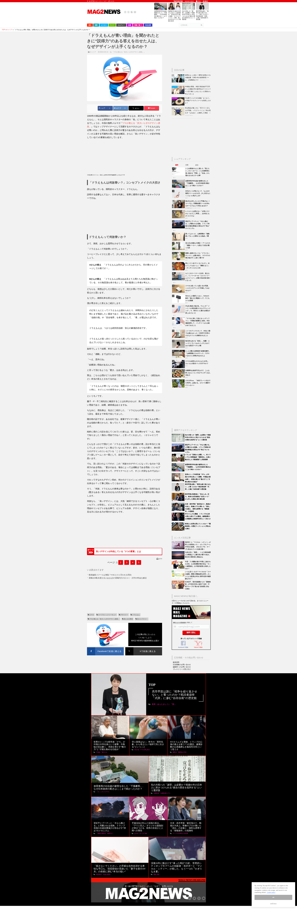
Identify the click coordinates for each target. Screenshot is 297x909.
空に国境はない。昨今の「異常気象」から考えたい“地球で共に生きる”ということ (148, 744)
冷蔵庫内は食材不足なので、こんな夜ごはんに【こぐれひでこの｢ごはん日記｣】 (197, 373)
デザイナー (124, 615)
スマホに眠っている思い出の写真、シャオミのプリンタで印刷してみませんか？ (197, 288)
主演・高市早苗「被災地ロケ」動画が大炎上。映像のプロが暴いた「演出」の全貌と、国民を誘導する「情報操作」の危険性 (185, 827)
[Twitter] (128, 12)
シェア (102, 108)
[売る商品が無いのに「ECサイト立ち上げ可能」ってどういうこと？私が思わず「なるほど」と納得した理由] (178, 115)
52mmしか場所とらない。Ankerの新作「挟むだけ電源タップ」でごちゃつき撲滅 (197, 298)
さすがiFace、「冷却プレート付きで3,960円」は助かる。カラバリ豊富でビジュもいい (197, 383)
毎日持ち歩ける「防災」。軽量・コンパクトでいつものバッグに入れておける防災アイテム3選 (197, 343)
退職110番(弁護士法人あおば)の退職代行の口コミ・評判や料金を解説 (118, 578)
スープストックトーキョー (107, 615)
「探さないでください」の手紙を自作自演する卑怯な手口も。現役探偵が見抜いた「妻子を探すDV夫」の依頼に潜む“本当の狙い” (120, 869)
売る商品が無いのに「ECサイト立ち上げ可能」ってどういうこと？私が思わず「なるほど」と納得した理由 (198, 110)
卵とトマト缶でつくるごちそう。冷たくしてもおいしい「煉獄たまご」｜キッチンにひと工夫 (197, 265)
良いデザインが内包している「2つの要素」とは (118, 551)
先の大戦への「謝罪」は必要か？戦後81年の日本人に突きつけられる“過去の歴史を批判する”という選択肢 (188, 15)
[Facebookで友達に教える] (105, 648)
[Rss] (131, 12)
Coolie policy (271, 892)
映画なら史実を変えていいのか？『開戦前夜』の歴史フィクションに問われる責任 (198, 526)
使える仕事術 (128, 619)
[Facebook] (125, 12)
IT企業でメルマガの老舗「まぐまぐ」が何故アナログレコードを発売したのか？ (198, 100)
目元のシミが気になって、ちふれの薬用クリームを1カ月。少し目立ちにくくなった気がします (197, 193)
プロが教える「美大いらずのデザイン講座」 (104, 619)
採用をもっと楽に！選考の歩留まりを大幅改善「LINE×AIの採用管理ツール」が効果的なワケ (198, 77)
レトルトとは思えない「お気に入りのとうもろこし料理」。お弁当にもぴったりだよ (197, 213)
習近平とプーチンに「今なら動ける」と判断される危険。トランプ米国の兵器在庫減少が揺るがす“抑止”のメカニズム (110, 827)
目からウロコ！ (142, 619)
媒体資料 (176, 662)
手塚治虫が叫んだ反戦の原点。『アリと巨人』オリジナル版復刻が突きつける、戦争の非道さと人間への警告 (147, 827)
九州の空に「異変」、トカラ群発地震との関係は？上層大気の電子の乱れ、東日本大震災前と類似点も (198, 554)
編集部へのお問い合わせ (182, 667)
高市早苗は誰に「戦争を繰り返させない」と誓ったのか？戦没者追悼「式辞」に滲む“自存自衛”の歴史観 (202, 15)
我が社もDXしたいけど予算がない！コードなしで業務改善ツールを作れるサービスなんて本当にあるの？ (197, 203)
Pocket (152, 108)
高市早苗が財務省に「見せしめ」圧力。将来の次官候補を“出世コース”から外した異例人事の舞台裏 (197, 496)
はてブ (118, 108)
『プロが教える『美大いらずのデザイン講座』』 (128, 52)
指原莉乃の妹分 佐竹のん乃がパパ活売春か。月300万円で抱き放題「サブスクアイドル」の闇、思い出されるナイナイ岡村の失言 (174, 16)
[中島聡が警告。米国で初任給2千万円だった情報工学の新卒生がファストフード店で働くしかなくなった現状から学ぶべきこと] (178, 93)
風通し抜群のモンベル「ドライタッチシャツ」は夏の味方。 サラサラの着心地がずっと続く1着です (197, 255)
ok (273, 897)
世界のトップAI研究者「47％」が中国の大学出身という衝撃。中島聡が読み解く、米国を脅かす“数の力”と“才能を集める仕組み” (110, 746)
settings (273, 903)
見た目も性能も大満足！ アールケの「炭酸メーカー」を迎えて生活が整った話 (197, 245)
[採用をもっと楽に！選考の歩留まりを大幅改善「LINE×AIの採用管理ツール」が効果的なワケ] (178, 82)
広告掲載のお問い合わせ (182, 664)
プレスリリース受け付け (182, 669)
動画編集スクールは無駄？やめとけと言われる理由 (110, 575)
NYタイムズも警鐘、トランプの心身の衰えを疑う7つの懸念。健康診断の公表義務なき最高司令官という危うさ (198, 516)
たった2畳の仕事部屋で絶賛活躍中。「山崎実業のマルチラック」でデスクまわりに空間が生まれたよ (197, 353)
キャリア (93, 52)
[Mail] (135, 12)
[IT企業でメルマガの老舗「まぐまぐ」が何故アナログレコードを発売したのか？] (178, 105)
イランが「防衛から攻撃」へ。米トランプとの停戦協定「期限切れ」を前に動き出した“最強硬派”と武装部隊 (198, 457)
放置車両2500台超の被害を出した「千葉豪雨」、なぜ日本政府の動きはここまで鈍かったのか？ (160, 14)
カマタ (91, 615)
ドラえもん (136, 615)
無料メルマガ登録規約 (179, 622)
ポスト (137, 108)
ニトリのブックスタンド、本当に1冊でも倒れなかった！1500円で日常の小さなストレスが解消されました (197, 333)
